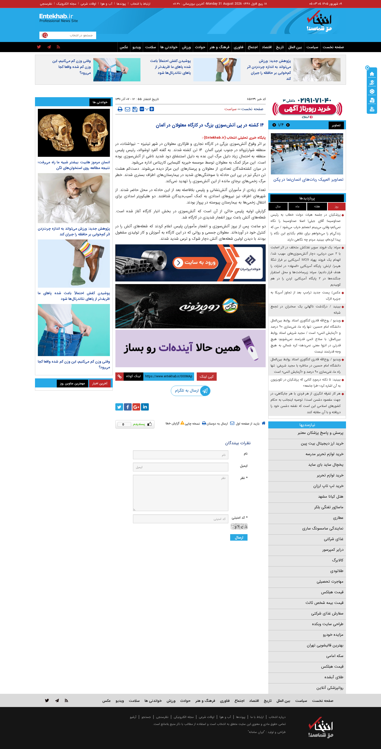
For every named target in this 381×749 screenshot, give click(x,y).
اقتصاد (267, 47)
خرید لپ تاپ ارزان (328, 486)
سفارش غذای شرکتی (327, 613)
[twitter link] (47, 700)
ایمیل (244, 466)
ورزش (186, 47)
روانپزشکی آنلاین (329, 688)
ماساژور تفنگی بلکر (328, 507)
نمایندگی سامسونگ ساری (322, 528)
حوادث (200, 47)
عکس (124, 47)
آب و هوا (106, 3)
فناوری (238, 47)
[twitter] (39, 47)
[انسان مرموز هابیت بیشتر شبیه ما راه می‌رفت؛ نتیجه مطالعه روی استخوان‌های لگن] (74, 133)
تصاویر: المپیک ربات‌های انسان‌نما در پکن (308, 179)
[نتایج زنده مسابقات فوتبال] (372, 108)
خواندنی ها (169, 47)
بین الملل (295, 47)
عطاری (338, 518)
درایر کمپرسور (332, 550)
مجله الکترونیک (66, 3)
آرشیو (133, 717)
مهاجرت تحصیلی (330, 581)
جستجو (146, 717)
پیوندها (121, 3)
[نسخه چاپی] (120, 109)
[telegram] (49, 47)
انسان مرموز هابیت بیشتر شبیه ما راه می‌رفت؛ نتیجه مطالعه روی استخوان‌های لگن (74, 165)
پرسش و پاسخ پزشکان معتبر (320, 433)
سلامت (150, 47)
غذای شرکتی (333, 539)
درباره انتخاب (277, 717)
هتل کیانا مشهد (330, 496)
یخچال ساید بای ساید (325, 465)
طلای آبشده (333, 677)
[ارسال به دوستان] (127, 109)
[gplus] (136, 407)
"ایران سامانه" (256, 732)
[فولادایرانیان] (190, 262)
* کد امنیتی (240, 517)
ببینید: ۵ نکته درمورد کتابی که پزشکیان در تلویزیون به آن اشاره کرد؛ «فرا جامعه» (306, 382)
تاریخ (280, 47)
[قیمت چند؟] (372, 82)
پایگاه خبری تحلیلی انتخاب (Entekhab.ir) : (234, 137)
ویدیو (136, 47)
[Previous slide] (288, 124)
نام (246, 453)
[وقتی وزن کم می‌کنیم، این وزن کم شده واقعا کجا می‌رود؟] (74, 330)
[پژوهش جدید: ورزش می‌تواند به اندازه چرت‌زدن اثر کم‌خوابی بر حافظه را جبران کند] (74, 198)
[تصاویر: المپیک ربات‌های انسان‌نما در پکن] (307, 153)
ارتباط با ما (257, 717)
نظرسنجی (46, 3)
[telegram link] (57, 700)
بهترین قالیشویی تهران (325, 645)
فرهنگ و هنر (219, 47)
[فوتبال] (372, 91)
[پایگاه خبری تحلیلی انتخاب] (323, 23)
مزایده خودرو (333, 635)
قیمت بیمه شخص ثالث (324, 603)
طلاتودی (336, 571)
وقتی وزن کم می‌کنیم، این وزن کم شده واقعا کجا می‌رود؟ (71, 67)
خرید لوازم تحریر (330, 475)
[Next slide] (274, 124)
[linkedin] (145, 407)
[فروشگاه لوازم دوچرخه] (190, 306)
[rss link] (66, 700)
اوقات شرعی (88, 3)
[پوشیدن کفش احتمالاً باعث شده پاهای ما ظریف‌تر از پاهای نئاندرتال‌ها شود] (74, 263)
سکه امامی (334, 656)
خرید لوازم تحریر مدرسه (324, 454)
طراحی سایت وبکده (327, 624)
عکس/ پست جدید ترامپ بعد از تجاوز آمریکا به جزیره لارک (306, 295)
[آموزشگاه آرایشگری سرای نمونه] (190, 348)
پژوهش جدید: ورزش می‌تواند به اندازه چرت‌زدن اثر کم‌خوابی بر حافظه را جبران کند (269, 70)
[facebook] (128, 407)
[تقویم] (372, 100)
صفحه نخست (333, 47)
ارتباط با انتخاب (140, 3)
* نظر (244, 478)
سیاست (312, 47)
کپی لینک (207, 376)
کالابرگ (337, 560)
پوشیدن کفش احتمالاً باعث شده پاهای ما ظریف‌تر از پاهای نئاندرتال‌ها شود (170, 67)
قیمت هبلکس (332, 592)
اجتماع (253, 47)
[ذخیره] (134, 109)
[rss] (58, 47)
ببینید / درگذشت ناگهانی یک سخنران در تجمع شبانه (306, 309)
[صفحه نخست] (372, 73)
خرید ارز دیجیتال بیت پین (322, 443)
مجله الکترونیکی (184, 717)
